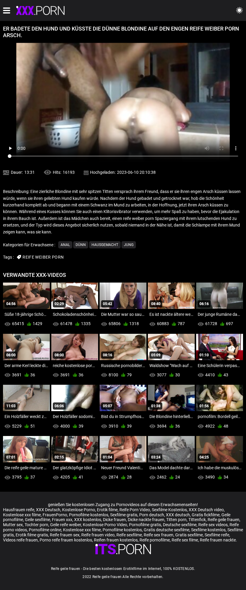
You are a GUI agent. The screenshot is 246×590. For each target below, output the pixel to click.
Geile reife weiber (65, 524)
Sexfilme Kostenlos (169, 509)
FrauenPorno (55, 514)
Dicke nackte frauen (146, 519)
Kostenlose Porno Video (105, 524)
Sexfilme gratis (123, 514)
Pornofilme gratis (145, 524)
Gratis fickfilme (206, 514)
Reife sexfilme (129, 534)
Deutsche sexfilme (179, 524)
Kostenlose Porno (78, 509)
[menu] (6, 10)
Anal (65, 245)
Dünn (81, 245)
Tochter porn (36, 524)
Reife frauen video (98, 534)
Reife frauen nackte (218, 540)
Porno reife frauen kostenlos (66, 540)
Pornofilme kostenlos (88, 514)
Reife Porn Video (134, 509)
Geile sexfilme (37, 519)
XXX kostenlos (87, 519)
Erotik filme (107, 509)
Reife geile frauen (223, 519)
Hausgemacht (105, 245)
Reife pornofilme (155, 540)
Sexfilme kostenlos (208, 529)
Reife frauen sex (65, 534)
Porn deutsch (151, 514)
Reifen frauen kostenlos (116, 540)
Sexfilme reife (217, 534)
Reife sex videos (213, 524)
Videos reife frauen (20, 540)
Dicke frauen (114, 519)
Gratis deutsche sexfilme (166, 529)
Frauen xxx (62, 519)
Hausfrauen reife (18, 509)
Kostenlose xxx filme (22, 514)
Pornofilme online (45, 529)
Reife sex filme (185, 540)
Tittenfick (197, 519)
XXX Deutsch (48, 509)
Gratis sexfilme (189, 534)
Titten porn (176, 519)
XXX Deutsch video (206, 509)
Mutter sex (13, 524)
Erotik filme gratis (32, 534)
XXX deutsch (178, 514)
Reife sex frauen (158, 534)
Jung (129, 245)
